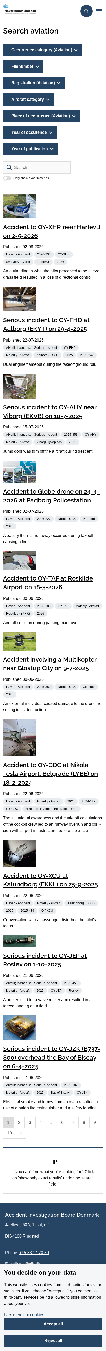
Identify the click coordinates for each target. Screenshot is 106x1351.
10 (9, 1133)
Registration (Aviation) (33, 83)
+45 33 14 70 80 (34, 1252)
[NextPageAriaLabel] (21, 1133)
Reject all (53, 1340)
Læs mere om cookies (24, 1315)
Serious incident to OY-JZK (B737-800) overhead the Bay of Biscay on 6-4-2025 (51, 1057)
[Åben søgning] (86, 11)
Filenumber (22, 66)
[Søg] (9, 167)
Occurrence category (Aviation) (41, 50)
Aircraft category (27, 99)
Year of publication (29, 149)
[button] (101, 11)
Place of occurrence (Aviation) (40, 116)
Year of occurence (29, 132)
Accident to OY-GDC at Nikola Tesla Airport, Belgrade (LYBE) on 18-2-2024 (50, 773)
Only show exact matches (31, 178)
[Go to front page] (38, 11)
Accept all (53, 1324)
